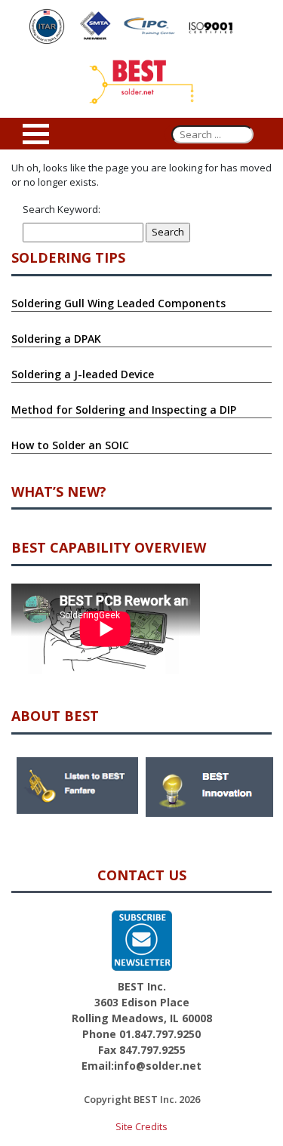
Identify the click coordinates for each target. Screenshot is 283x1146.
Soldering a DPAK (56, 338)
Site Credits (141, 1126)
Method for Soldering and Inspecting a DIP (123, 409)
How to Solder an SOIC (70, 445)
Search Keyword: (61, 209)
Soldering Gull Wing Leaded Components (118, 303)
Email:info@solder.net (141, 1065)
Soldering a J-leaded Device (82, 374)
